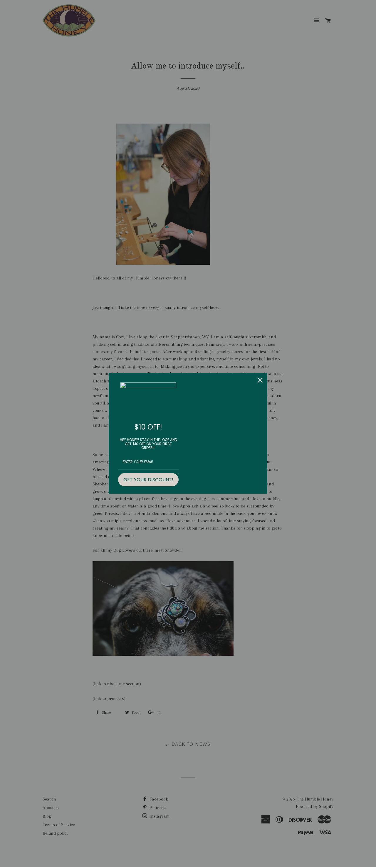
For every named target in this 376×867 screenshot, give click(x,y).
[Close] (260, 380)
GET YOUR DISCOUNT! (148, 479)
